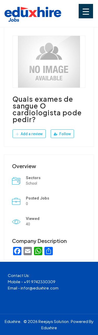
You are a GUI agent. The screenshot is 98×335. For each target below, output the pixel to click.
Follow (65, 134)
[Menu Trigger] (86, 11)
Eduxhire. (13, 321)
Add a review (31, 134)
